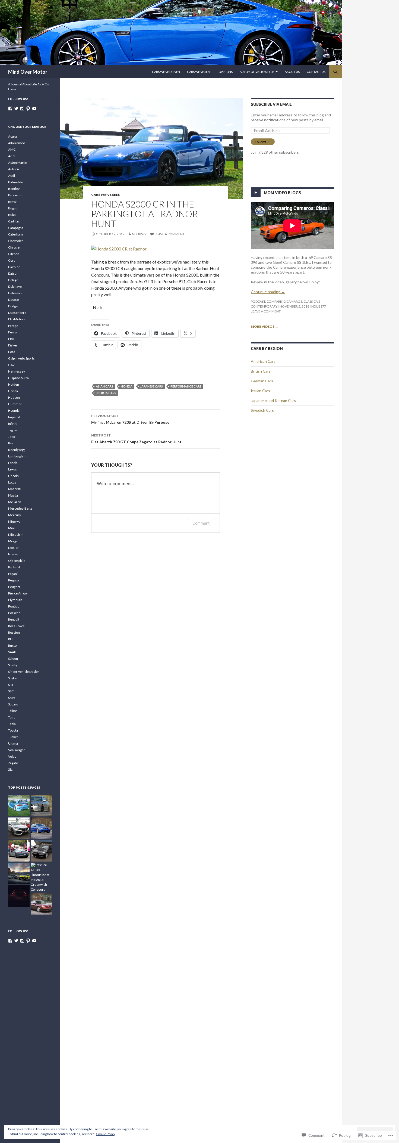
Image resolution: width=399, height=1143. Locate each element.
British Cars (261, 371)
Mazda (13, 495)
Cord (11, 260)
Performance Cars (185, 386)
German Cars (262, 381)
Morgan (14, 541)
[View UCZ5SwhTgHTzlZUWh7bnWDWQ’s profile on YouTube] (34, 108)
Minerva (14, 521)
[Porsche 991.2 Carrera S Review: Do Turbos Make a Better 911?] (19, 851)
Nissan (13, 554)
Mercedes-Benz (20, 508)
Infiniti (12, 424)
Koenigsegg (16, 450)
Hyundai (14, 410)
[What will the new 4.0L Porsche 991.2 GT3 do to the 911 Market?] (19, 896)
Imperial (14, 417)
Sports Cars (106, 393)
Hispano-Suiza (18, 378)
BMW (12, 202)
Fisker (12, 345)
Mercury (14, 515)
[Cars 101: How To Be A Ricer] (19, 805)
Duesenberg (17, 313)
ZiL (10, 769)
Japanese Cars (151, 386)
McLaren (14, 502)
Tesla (12, 724)
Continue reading (268, 291)
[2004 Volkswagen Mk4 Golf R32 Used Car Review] (41, 828)
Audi (11, 176)
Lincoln (13, 476)
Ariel (11, 156)
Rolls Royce (16, 626)
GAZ (11, 365)
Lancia (12, 463)
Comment (201, 523)
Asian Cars (104, 386)
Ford (11, 352)
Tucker (13, 737)
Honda (126, 386)
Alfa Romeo (16, 143)
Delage (13, 280)
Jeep (11, 437)
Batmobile (15, 182)
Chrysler (14, 247)
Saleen (13, 658)
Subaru (13, 704)
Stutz (11, 698)
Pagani (13, 574)
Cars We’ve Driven (166, 71)
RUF (11, 639)
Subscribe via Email (271, 104)
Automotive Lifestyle (257, 71)
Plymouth (15, 600)
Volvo (12, 756)
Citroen (13, 254)
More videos (264, 326)
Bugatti (13, 208)
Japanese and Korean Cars (273, 400)
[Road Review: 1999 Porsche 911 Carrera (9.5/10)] (41, 904)
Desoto (13, 300)
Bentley (14, 189)
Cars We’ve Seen (199, 71)
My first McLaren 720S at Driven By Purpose (130, 419)
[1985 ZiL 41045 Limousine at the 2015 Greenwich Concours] (41, 877)
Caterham (15, 234)
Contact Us (316, 71)
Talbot (12, 711)
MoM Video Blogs (282, 192)
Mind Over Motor (27, 72)
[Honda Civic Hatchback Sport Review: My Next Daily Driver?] (19, 828)
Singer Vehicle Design (23, 672)
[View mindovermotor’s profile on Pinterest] (28, 108)
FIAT (11, 339)
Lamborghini (17, 456)
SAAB (12, 652)
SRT (11, 685)
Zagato (13, 763)
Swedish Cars (262, 410)
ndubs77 (139, 234)
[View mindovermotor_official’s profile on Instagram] (22, 108)
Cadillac (14, 221)
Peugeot (14, 587)
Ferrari (13, 332)
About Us (292, 71)
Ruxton (13, 645)
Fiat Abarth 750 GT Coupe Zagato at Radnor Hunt (136, 438)
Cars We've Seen (106, 195)
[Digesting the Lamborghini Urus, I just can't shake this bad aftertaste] (19, 873)
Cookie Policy (105, 1134)
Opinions (225, 71)
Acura (12, 136)
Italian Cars (260, 390)
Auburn (13, 169)
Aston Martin (17, 162)
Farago (13, 326)
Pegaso (13, 580)
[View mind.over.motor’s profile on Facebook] (10, 108)
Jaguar (13, 430)
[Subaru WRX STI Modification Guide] (41, 805)
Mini (11, 528)
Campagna (15, 228)
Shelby (13, 665)
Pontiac (13, 606)
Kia (10, 443)
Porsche (14, 613)
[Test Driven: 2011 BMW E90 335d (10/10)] (41, 851)
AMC (11, 149)
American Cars (263, 361)
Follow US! (263, 142)
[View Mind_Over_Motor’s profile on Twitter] (16, 108)
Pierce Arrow (17, 593)
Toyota (13, 730)
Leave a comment (170, 234)
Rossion (14, 632)
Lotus (12, 482)
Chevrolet (15, 241)
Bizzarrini (15, 195)
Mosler (13, 548)
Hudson (14, 397)
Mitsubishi (15, 534)
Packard (14, 567)
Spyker (13, 678)
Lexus (12, 469)
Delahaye (15, 286)
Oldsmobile (16, 561)
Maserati (14, 489)
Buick (12, 215)
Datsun (13, 273)
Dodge (13, 306)
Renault (13, 619)
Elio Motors (16, 319)
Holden (13, 384)
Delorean (15, 293)
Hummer (15, 404)
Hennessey (16, 371)
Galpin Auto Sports (21, 358)
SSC (11, 691)
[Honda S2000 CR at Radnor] (119, 248)
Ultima (13, 743)
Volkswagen (17, 750)
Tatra (11, 717)
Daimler (14, 267)
